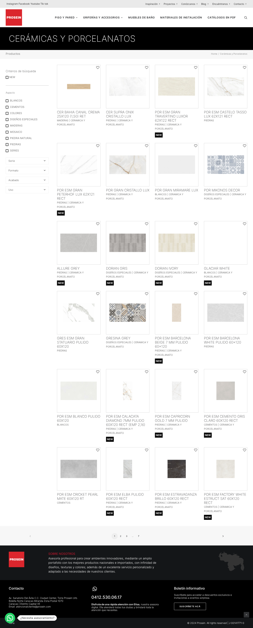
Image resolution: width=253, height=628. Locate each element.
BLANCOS (15, 100)
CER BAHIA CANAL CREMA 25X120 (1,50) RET (78, 114)
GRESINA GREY (118, 338)
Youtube (35, 3)
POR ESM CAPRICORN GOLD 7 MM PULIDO (172, 418)
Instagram (13, 3)
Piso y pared (65, 17)
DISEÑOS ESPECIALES (23, 119)
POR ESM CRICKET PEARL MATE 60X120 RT (77, 496)
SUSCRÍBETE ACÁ (190, 606)
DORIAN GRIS (116, 268)
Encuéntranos (220, 3)
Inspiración (151, 3)
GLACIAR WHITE (217, 268)
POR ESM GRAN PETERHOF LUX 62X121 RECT (75, 194)
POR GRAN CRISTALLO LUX (127, 190)
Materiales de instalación (181, 17)
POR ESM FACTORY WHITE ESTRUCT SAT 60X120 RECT (225, 498)
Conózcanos (188, 3)
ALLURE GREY (68, 268)
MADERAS (16, 125)
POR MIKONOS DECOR (222, 190)
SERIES (14, 150)
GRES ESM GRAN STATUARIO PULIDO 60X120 (72, 342)
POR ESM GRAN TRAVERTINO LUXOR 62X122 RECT (171, 116)
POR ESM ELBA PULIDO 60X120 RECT (125, 496)
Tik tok (44, 3)
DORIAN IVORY (166, 268)
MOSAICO (15, 132)
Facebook (24, 3)
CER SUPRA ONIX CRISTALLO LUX (120, 114)
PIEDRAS (15, 144)
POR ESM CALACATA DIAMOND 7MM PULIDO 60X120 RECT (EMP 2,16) (125, 420)
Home (214, 53)
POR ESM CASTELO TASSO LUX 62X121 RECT (225, 114)
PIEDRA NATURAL (20, 138)
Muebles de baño (141, 17)
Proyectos (169, 3)
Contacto (239, 3)
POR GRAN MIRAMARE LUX (176, 190)
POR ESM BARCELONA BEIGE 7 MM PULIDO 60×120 (173, 342)
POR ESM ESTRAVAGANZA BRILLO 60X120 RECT (176, 496)
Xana (11, 622)
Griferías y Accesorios (101, 17)
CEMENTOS (16, 107)
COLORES (15, 113)
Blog (203, 3)
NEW (12, 77)
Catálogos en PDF (222, 17)
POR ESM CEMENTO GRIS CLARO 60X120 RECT (224, 418)
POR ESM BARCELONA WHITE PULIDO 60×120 (222, 340)
